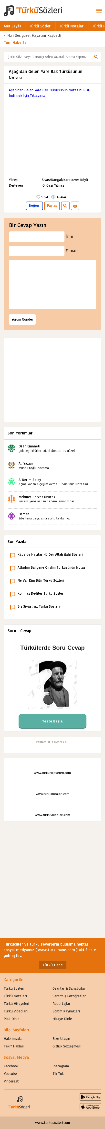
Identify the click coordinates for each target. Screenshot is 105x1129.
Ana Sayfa (12, 26)
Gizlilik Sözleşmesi (66, 1046)
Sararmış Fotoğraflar (69, 996)
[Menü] (99, 10)
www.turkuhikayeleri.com (52, 772)
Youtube (10, 1073)
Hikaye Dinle (62, 1018)
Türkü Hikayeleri (16, 1003)
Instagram (60, 1066)
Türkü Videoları (16, 1011)
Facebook (11, 1066)
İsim (69, 236)
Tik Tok (58, 1073)
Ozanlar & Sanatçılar (68, 988)
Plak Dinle (12, 1018)
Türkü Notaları (71, 26)
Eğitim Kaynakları (66, 1011)
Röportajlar (61, 1003)
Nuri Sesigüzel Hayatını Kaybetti (34, 35)
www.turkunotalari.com (52, 794)
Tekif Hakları (14, 1046)
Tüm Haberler (16, 42)
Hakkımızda (13, 1038)
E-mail (72, 250)
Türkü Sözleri (40, 26)
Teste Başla (52, 721)
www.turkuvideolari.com (52, 815)
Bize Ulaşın (61, 1038)
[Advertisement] (52, 135)
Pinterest (11, 1081)
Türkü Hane (52, 965)
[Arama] (96, 57)
